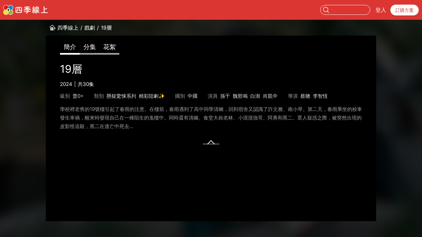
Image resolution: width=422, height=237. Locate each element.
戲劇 (89, 27)
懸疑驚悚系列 (121, 96)
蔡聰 (305, 96)
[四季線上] (25, 10)
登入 (381, 10)
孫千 (225, 96)
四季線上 (67, 27)
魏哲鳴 (240, 96)
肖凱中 (270, 96)
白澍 (255, 96)
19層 (106, 27)
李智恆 (320, 96)
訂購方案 (404, 10)
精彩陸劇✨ (152, 96)
